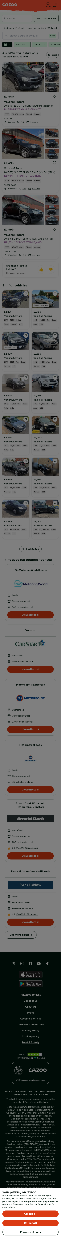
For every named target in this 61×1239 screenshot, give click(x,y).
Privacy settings (30, 1232)
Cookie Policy (44, 1204)
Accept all (30, 1213)
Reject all (30, 1223)
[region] (30, 1213)
